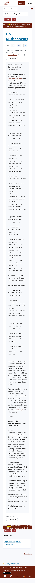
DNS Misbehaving (17, 36)
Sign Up (29, 3)
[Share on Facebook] (19, 45)
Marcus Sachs (12, 55)
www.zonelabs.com (15, 79)
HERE (9, 24)
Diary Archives (12, 563)
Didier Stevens (22, 14)
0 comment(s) (12, 59)
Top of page (28, 554)
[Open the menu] (32, 8)
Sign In (21, 3)
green (14, 9)
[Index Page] (6, 3)
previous (8, 19)
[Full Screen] (13, 45)
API (20, 570)
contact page (18, 410)
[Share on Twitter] (25, 45)
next (14, 19)
